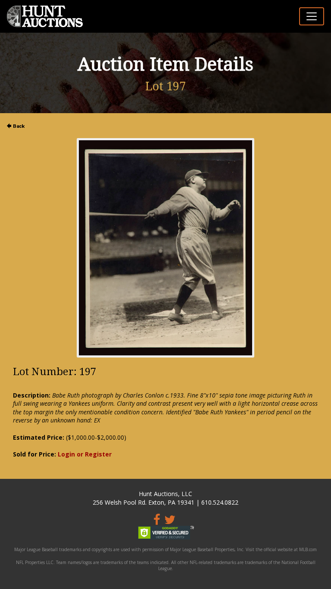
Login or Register (85, 454)
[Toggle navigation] (311, 16)
